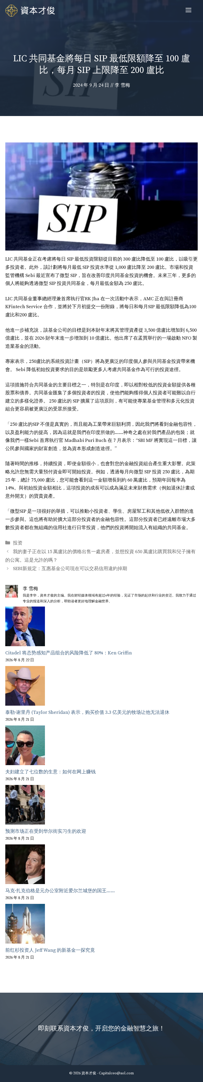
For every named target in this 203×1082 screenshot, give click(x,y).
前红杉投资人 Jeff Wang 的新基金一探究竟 (50, 950)
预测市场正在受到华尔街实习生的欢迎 (45, 831)
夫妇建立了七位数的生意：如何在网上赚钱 (50, 772)
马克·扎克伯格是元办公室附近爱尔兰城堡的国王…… (60, 891)
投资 (17, 543)
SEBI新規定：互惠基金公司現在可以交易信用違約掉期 (70, 569)
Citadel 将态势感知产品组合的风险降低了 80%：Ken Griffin (68, 653)
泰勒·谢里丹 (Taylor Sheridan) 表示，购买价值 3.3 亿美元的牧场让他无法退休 (87, 712)
